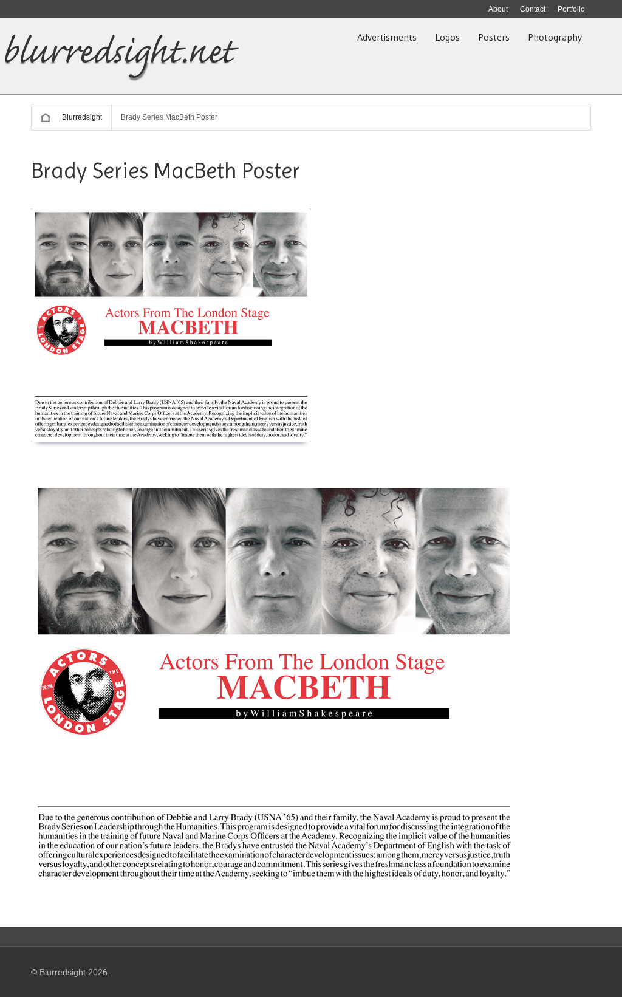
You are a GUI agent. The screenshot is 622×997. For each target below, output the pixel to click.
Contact (532, 9)
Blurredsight (82, 117)
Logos (447, 37)
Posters (494, 37)
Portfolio (571, 9)
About (498, 9)
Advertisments (387, 37)
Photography (555, 37)
